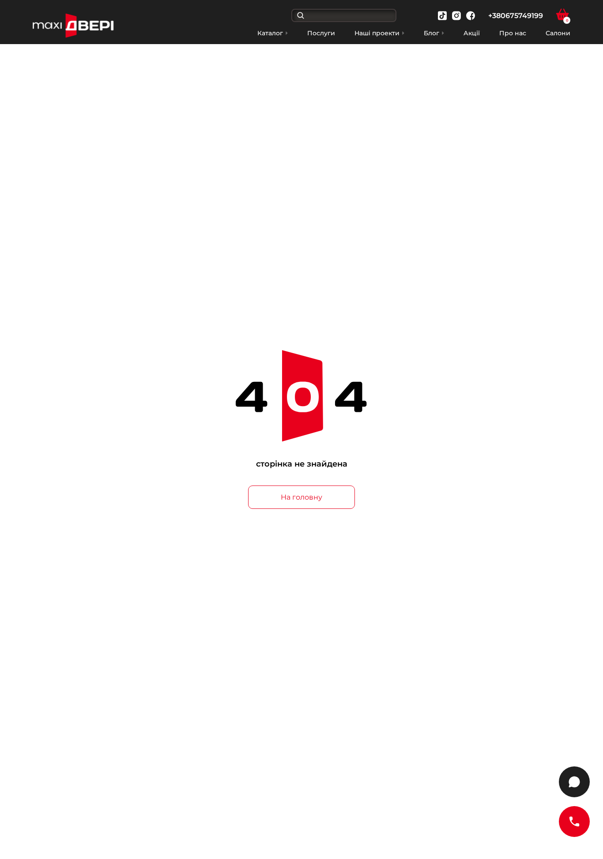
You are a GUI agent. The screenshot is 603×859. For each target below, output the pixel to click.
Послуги (321, 33)
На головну (301, 497)
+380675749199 (515, 15)
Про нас (512, 33)
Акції (472, 33)
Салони (558, 33)
